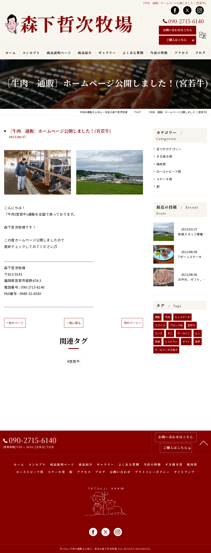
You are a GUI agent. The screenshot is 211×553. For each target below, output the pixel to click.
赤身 (157, 341)
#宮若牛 (73, 361)
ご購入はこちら (176, 40)
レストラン (171, 341)
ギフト (186, 341)
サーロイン (183, 333)
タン (170, 333)
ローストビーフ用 (168, 171)
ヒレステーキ (182, 317)
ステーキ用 (164, 179)
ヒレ (197, 333)
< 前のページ (14, 323)
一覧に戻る (73, 323)
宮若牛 (191, 325)
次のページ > (132, 323)
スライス (160, 325)
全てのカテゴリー (169, 149)
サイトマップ (184, 472)
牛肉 (167, 317)
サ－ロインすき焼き (166, 349)
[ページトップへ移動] (204, 443)
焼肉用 (161, 164)
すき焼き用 (164, 156)
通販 (157, 317)
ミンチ (159, 333)
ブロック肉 (176, 325)
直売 (197, 341)
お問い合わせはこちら (177, 30)
